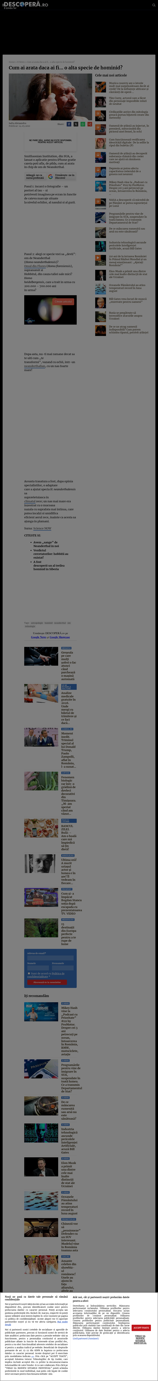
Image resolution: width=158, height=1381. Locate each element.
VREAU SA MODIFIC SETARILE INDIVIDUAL (140, 1339)
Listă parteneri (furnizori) (86, 1338)
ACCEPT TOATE (141, 1328)
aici (32, 1356)
